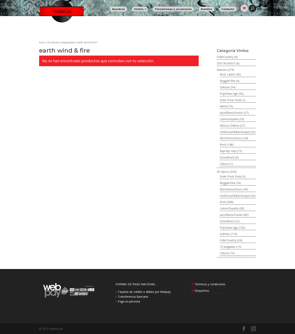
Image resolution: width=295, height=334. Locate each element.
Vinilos (138, 9)
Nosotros (118, 9)
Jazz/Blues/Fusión (231, 113)
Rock (223, 144)
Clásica (224, 164)
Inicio (42, 42)
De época (223, 172)
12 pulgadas (227, 247)
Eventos (206, 9)
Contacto (227, 9)
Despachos (201, 290)
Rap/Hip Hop (228, 151)
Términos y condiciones (209, 284)
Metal (223, 106)
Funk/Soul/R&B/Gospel (235, 132)
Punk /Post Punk (230, 100)
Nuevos (222, 70)
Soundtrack (227, 157)
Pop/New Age (229, 93)
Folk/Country (225, 57)
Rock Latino (227, 74)
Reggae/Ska (227, 81)
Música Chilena (229, 125)
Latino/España (229, 119)
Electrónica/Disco (231, 138)
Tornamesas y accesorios (173, 9)
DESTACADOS (226, 63)
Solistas (225, 87)
